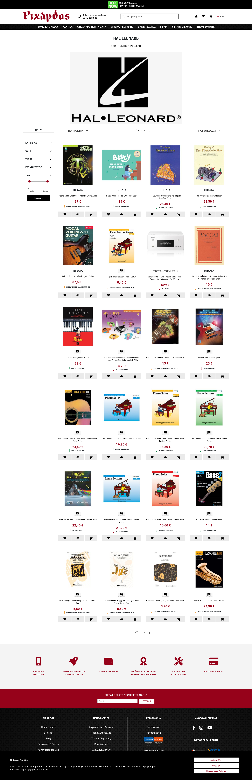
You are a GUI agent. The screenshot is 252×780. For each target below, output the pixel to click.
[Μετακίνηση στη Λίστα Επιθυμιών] (64, 214)
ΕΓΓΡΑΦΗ (147, 701)
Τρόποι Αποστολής (101, 732)
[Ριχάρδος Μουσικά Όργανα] (46, 16)
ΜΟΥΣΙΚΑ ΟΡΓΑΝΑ (48, 26)
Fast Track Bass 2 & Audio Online (209, 519)
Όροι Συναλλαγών (101, 749)
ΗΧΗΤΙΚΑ (67, 26)
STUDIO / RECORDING (122, 26)
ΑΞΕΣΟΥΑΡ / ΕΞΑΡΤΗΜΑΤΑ (91, 26)
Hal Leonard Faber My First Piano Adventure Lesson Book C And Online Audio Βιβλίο (121, 358)
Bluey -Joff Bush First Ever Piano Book (121, 195)
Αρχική (114, 45)
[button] (123, 16)
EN (223, 16)
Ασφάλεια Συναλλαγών (101, 727)
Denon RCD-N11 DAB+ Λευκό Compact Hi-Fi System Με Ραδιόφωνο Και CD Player (165, 278)
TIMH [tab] (27, 175)
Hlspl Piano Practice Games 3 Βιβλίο (121, 276)
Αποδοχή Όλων (216, 760)
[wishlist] (203, 16)
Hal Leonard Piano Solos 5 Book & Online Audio (165, 519)
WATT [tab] (28, 150)
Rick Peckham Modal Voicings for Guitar (78, 276)
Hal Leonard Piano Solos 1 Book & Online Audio (122, 438)
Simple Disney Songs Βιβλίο (77, 357)
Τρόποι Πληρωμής (101, 738)
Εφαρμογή (38, 198)
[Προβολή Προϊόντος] (77, 214)
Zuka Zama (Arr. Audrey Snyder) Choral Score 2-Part (78, 601)
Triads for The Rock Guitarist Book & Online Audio (77, 519)
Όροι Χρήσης (101, 744)
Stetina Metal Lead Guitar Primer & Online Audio (77, 195)
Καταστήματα (154, 732)
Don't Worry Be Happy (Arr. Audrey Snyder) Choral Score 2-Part (122, 601)
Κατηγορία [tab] (31, 142)
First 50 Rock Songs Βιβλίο (209, 357)
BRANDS (123, 45)
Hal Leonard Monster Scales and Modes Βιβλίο (165, 357)
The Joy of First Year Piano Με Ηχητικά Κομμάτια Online (165, 197)
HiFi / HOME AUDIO (182, 26)
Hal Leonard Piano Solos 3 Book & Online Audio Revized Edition (165, 439)
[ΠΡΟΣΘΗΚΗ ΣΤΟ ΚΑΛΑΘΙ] (91, 214)
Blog (48, 738)
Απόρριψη (216, 765)
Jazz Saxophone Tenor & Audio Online (209, 600)
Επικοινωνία (153, 727)
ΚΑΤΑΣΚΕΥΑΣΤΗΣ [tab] (33, 167)
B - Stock (48, 732)
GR (218, 16)
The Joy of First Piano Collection (209, 195)
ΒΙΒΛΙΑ (163, 26)
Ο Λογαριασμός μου (48, 749)
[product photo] (78, 165)
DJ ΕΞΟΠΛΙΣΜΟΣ (147, 26)
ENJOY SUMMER (206, 26)
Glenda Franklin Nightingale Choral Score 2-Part (165, 600)
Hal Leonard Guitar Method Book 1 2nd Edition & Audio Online (77, 439)
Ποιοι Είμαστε (48, 727)
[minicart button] (210, 16)
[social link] (194, 728)
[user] (196, 16)
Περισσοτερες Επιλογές (216, 771)
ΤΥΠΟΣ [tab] (28, 159)
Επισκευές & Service (48, 744)
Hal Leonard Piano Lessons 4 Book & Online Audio (209, 439)
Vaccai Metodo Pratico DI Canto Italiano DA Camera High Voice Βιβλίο (209, 277)
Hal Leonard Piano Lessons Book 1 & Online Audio (121, 520)
